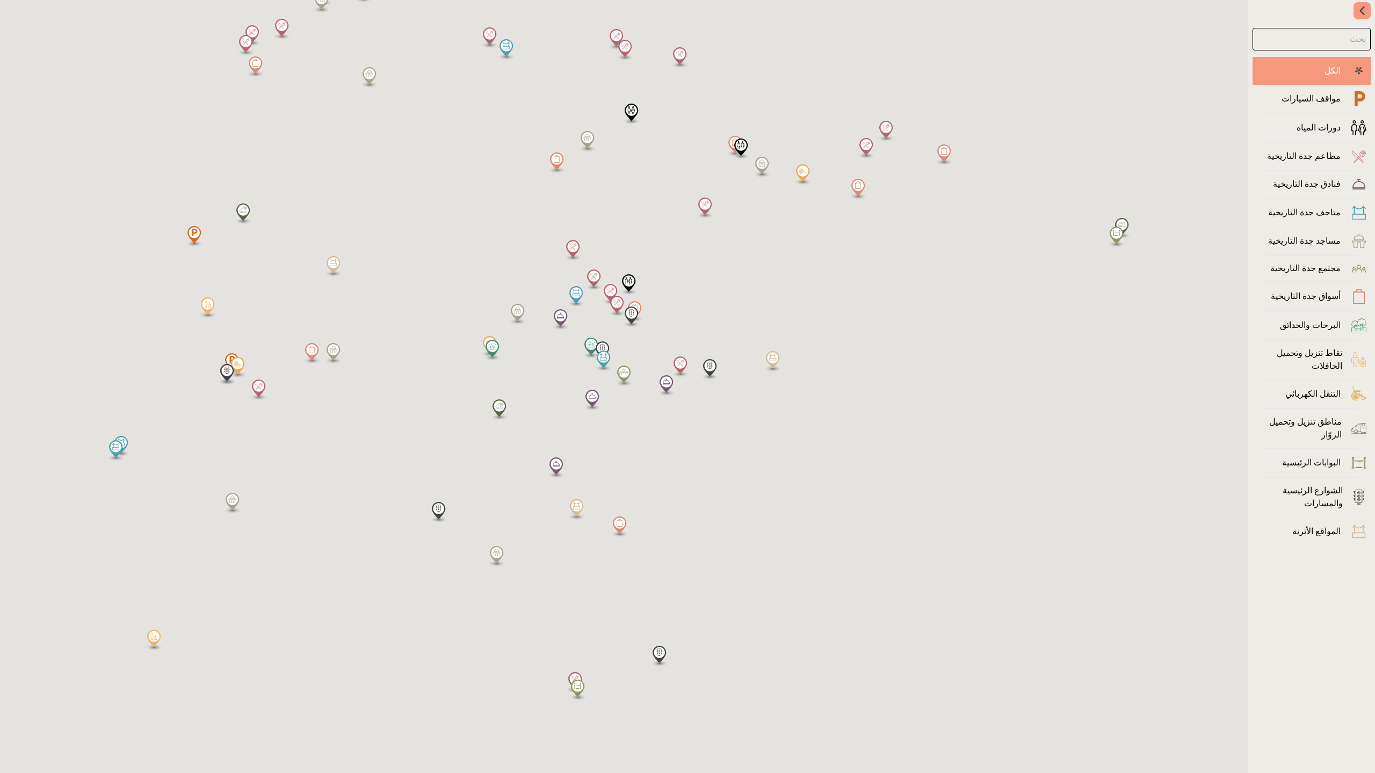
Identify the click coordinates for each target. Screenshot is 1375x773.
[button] (624, 376)
